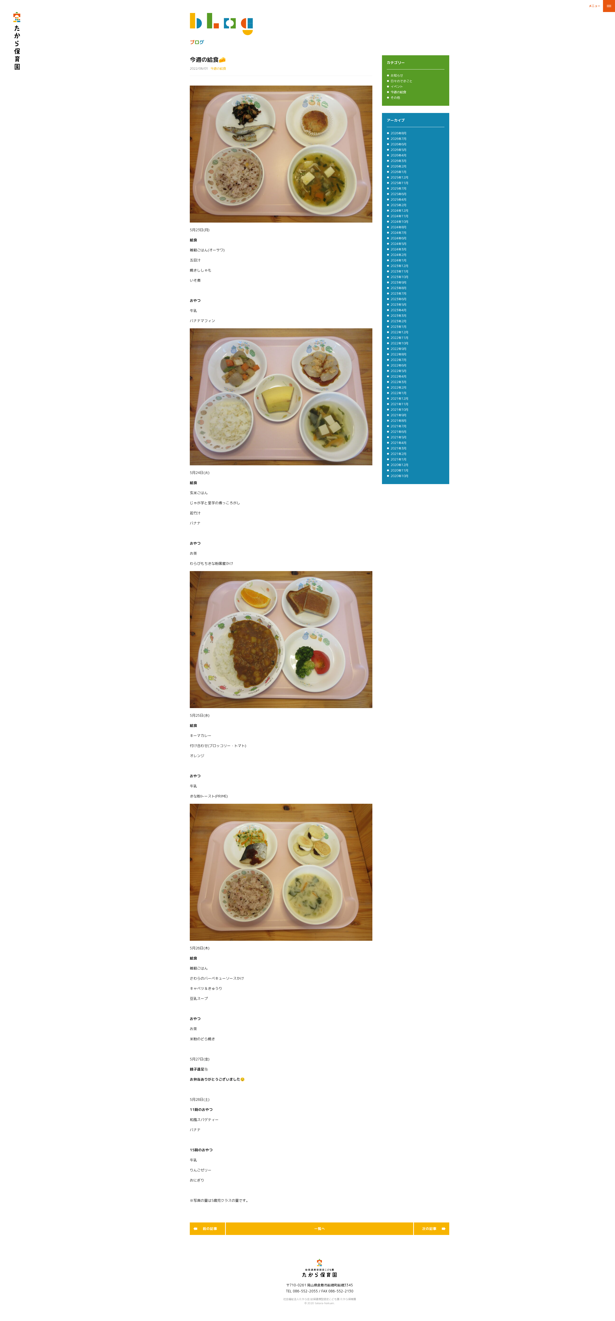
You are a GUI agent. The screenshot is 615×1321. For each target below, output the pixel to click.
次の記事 (429, 1228)
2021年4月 (398, 443)
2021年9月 (398, 415)
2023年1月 (398, 326)
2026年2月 (398, 166)
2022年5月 (398, 371)
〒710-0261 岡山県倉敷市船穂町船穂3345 (319, 1285)
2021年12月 (399, 398)
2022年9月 (398, 349)
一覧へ (319, 1228)
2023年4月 (398, 310)
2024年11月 (399, 216)
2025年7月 (398, 188)
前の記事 (210, 1228)
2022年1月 (398, 393)
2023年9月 (398, 282)
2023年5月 (398, 304)
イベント (397, 86)
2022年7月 (398, 360)
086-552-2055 (305, 1291)
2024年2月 (398, 255)
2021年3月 (398, 448)
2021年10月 (399, 409)
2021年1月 (398, 459)
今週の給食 (398, 92)
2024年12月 (399, 210)
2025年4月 (398, 199)
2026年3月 (398, 161)
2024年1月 (398, 260)
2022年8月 (398, 354)
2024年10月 (399, 221)
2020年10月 (399, 476)
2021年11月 (399, 404)
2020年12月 (399, 465)
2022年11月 (399, 338)
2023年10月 (399, 277)
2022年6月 (398, 365)
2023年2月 (398, 321)
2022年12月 (399, 332)
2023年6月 (398, 299)
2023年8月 (398, 288)
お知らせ (397, 75)
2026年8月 (398, 133)
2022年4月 (398, 376)
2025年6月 (398, 194)
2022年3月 (398, 382)
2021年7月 (398, 426)
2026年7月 (398, 139)
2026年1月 (398, 172)
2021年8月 (398, 420)
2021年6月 (398, 432)
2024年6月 (398, 238)
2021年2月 (398, 454)
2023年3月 (398, 315)
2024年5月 (398, 244)
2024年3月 (398, 249)
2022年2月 (398, 387)
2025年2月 (398, 205)
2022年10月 (399, 343)
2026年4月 (398, 155)
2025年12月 (399, 177)
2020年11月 (399, 470)
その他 (395, 97)
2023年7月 (398, 293)
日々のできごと (401, 81)
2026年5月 (398, 150)
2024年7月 (398, 233)
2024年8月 (398, 227)
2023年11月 (399, 271)
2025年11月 (399, 183)
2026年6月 (398, 144)
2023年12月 (399, 266)
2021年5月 (398, 437)
